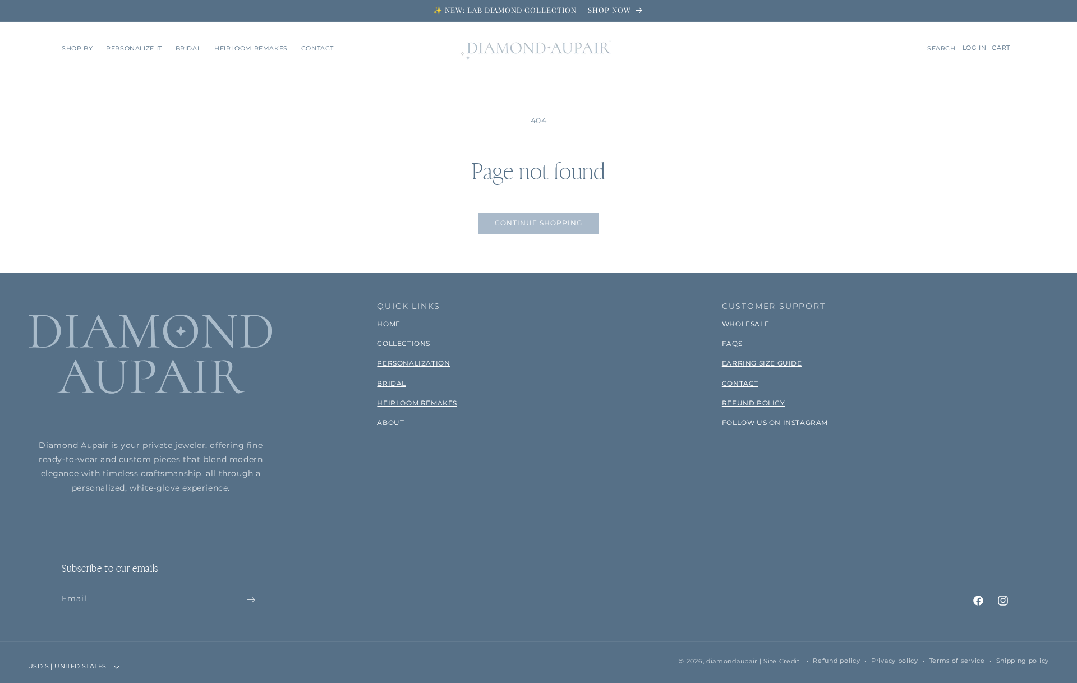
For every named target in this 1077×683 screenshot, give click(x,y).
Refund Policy (753, 403)
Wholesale (745, 324)
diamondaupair (731, 661)
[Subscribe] (250, 600)
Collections (403, 343)
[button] (77, 48)
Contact (740, 383)
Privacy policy (894, 661)
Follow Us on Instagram (775, 422)
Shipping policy (1023, 661)
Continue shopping (538, 223)
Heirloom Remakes (417, 403)
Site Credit (781, 661)
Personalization (413, 363)
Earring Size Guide (762, 363)
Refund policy (836, 661)
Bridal (391, 383)
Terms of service (957, 661)
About (390, 422)
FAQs (732, 343)
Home (388, 324)
